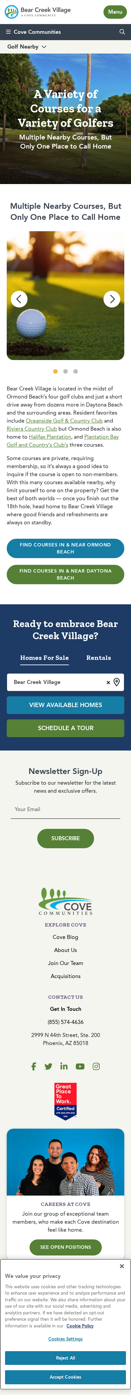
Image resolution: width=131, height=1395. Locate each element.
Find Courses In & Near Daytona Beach (65, 574)
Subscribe (65, 838)
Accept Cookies (66, 1377)
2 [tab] (65, 371)
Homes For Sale (44, 657)
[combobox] (65, 682)
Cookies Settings (65, 1339)
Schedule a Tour (65, 728)
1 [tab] (55, 371)
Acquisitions (66, 976)
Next (111, 299)
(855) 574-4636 (66, 1022)
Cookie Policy (80, 1326)
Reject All (65, 1358)
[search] (122, 32)
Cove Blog (65, 937)
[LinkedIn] (64, 1066)
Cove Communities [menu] (37, 31)
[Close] (122, 1266)
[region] (65, 1324)
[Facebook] (33, 1066)
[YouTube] (80, 1066)
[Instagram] (96, 1066)
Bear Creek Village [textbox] (37, 682)
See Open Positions (65, 1247)
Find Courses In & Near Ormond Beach (65, 548)
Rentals (98, 657)
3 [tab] (75, 371)
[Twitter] (48, 1066)
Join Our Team (65, 963)
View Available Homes (65, 705)
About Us (65, 950)
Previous (19, 299)
